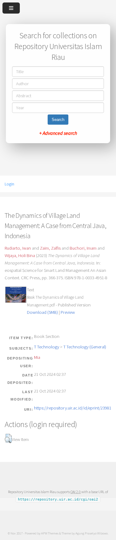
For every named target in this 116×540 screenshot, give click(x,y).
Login (9, 184)
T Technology (46, 347)
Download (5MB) (42, 312)
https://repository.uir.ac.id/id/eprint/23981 (72, 408)
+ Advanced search (58, 133)
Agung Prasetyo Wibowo (91, 533)
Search (58, 119)
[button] (8, 438)
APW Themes (49, 533)
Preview (68, 312)
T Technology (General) (84, 347)
